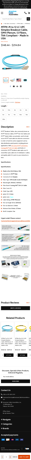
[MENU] (2, 13)
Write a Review (4, 41)
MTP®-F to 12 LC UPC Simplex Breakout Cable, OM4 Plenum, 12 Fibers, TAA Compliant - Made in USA (7, 342)
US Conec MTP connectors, (19, 145)
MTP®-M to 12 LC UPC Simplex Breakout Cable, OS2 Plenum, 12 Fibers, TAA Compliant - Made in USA (21, 342)
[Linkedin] (20, 86)
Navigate (7, 419)
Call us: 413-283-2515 (9, 394)
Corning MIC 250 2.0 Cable (9, 148)
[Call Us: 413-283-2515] (25, 13)
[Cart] (29, 13)
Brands (6, 428)
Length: (4, 106)
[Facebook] (10, 86)
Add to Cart (24, 457)
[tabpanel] (7, 340)
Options (8, 355)
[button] (27, 449)
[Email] (13, 86)
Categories (7, 424)
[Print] (17, 86)
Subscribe (15, 381)
